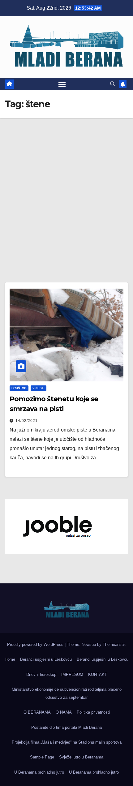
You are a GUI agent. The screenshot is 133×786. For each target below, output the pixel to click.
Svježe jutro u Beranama (81, 757)
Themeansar (114, 644)
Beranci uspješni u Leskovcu (46, 659)
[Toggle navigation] (62, 84)
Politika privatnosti (93, 712)
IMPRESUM (72, 674)
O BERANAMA (37, 712)
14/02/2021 (26, 421)
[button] (112, 84)
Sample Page (42, 757)
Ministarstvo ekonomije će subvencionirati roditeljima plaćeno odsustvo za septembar (67, 693)
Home (10, 659)
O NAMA (64, 712)
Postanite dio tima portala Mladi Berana (66, 727)
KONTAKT (97, 674)
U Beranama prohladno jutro (39, 772)
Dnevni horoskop (41, 674)
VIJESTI (38, 388)
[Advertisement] (66, 187)
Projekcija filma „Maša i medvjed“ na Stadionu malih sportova (67, 742)
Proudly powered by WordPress (36, 644)
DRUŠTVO (19, 388)
